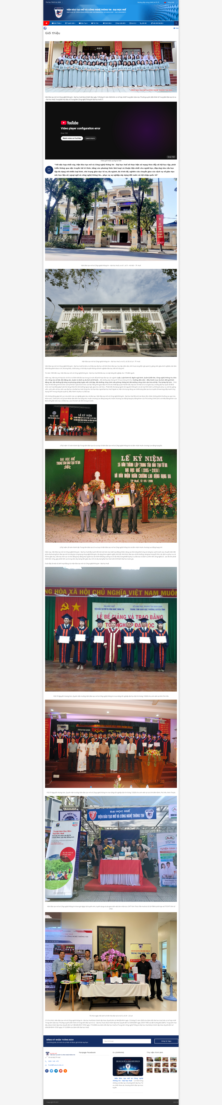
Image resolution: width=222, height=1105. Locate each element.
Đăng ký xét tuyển (101, 28)
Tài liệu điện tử (152, 28)
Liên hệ (143, 23)
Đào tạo (84, 23)
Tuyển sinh (70, 23)
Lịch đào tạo (127, 28)
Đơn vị (133, 23)
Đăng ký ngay (166, 1041)
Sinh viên (108, 23)
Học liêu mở (121, 23)
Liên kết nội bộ (158, 23)
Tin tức (95, 23)
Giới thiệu (57, 23)
